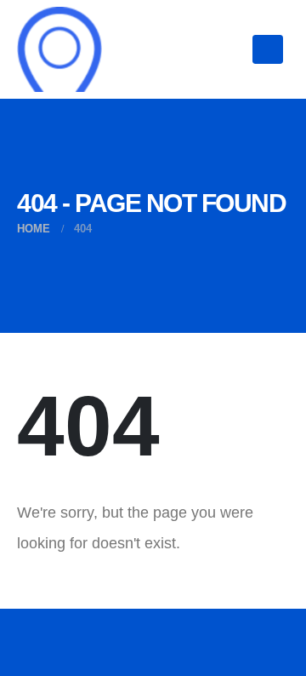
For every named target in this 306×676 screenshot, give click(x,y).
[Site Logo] (59, 49)
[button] (267, 49)
